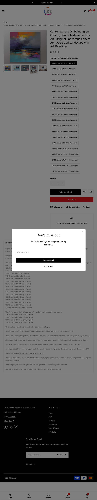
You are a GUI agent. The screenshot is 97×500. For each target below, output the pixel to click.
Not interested (48, 266)
